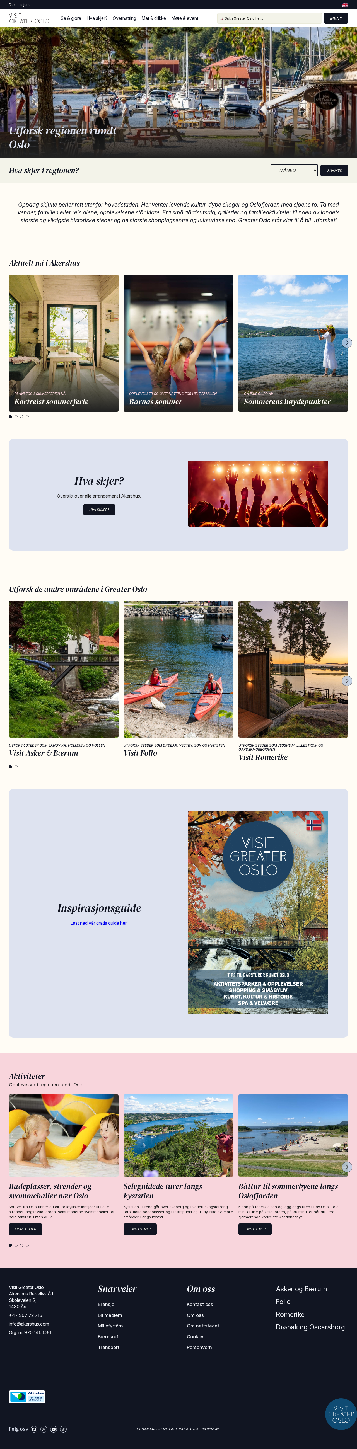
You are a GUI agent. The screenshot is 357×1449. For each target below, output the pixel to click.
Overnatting (124, 18)
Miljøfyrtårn (110, 1326)
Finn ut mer (25, 1229)
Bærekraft (109, 1336)
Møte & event (184, 18)
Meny (336, 18)
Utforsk (334, 170)
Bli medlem (110, 1315)
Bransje (106, 1304)
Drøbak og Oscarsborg (310, 1327)
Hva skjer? (96, 18)
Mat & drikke (153, 18)
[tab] (10, 416)
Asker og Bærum (301, 1289)
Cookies (196, 1336)
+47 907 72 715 (25, 1315)
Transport (108, 1347)
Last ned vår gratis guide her (99, 923)
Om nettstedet (203, 1326)
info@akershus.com (29, 1324)
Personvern (199, 1347)
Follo (283, 1302)
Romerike (290, 1314)
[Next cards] (347, 343)
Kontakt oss (200, 1304)
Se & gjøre (71, 18)
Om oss (195, 1315)
